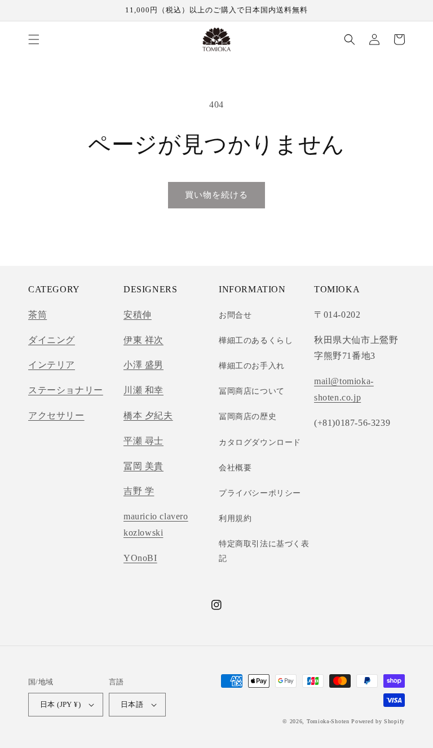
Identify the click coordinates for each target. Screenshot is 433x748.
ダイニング (51, 340)
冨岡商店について (252, 391)
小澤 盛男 (143, 364)
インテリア (51, 364)
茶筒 (37, 314)
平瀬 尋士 (143, 441)
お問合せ (235, 315)
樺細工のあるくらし (256, 340)
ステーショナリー (65, 390)
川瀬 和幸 (143, 390)
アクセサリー (56, 415)
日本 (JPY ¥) (60, 704)
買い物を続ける (216, 194)
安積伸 (137, 314)
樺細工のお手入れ (252, 366)
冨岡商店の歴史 (247, 416)
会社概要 (235, 468)
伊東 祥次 (143, 340)
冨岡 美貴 (143, 466)
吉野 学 (138, 491)
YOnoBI (140, 558)
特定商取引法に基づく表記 (264, 551)
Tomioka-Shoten (328, 721)
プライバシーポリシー (260, 493)
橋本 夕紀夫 (148, 415)
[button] (33, 39)
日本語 (132, 704)
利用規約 (235, 518)
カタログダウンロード (260, 442)
